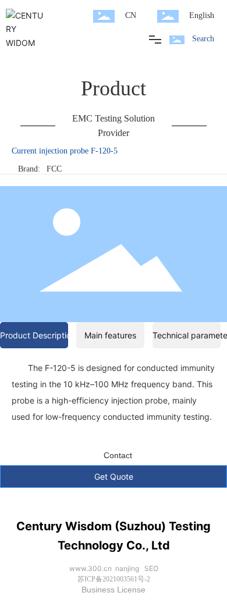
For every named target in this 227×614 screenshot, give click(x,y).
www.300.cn (90, 568)
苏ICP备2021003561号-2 (113, 579)
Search (203, 38)
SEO (151, 568)
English (201, 15)
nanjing (127, 568)
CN (130, 15)
